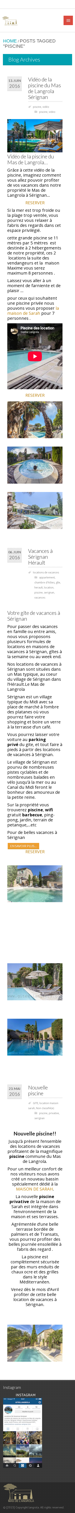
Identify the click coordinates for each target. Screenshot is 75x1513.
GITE (35, 1103)
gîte (58, 582)
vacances (39, 597)
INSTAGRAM (25, 1394)
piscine (37, 107)
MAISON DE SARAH (34, 1189)
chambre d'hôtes (44, 582)
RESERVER (35, 203)
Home (10, 41)
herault (38, 587)
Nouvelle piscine (38, 1090)
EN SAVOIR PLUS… (23, 846)
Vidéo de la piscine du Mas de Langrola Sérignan (44, 88)
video (52, 112)
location (49, 587)
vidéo (45, 107)
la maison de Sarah (33, 310)
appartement (47, 577)
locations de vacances (46, 572)
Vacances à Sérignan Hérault (40, 557)
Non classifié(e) (45, 1108)
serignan (49, 592)
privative (54, 1113)
